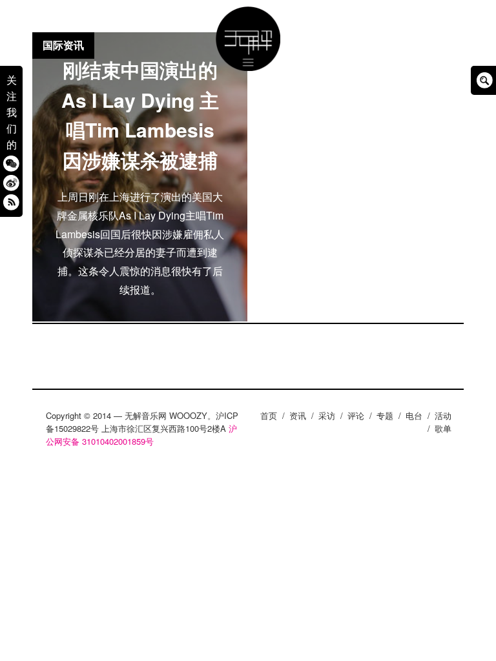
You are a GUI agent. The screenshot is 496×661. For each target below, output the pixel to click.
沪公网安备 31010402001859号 (141, 434)
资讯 (297, 415)
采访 (326, 415)
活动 (443, 415)
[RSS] (11, 202)
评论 (355, 415)
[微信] (11, 163)
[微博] (11, 183)
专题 (385, 415)
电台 (414, 415)
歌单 (443, 428)
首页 (268, 415)
